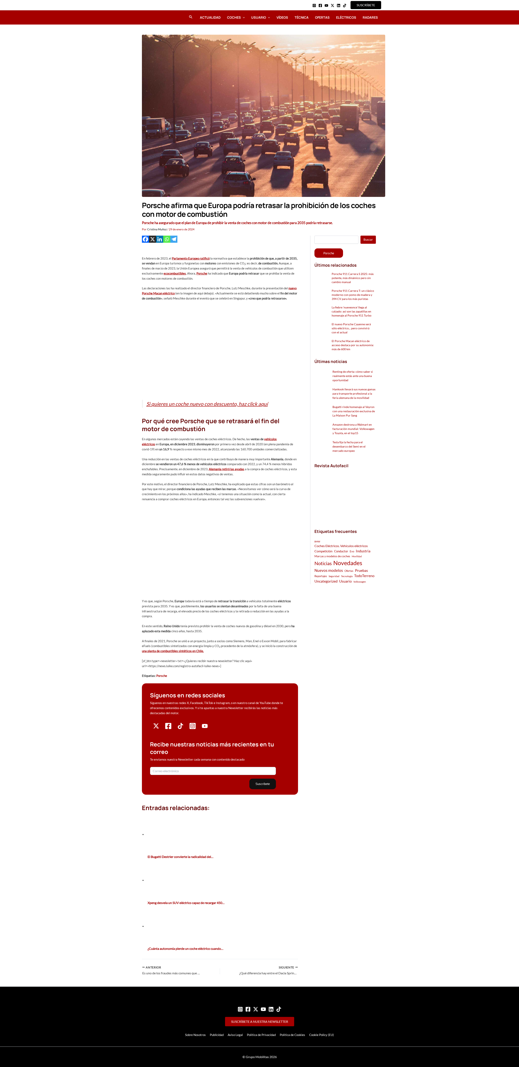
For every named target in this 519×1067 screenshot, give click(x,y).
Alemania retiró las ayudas (226, 469)
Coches (234, 17)
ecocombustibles (175, 273)
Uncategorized (326, 581)
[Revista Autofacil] (344, 494)
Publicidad (217, 1035)
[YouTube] (326, 5)
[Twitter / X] (332, 5)
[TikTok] (344, 5)
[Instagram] (314, 5)
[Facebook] (320, 5)
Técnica (302, 17)
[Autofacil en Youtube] (205, 727)
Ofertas (322, 17)
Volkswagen (359, 581)
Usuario (258, 17)
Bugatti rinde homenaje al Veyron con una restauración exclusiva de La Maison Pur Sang (353, 411)
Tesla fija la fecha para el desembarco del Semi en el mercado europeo (349, 446)
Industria (363, 551)
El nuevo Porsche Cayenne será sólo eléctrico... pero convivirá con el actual (351, 328)
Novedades (347, 562)
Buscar (368, 239)
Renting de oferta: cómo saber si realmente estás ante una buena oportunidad (352, 376)
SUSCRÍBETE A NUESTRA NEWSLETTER (259, 1021)
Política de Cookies (292, 1035)
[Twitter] (255, 1009)
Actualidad (210, 17)
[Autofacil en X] (156, 728)
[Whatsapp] (166, 239)
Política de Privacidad (261, 1035)
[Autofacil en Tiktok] (180, 728)
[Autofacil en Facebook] (168, 728)
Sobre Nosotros (195, 1035)
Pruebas (361, 570)
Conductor (341, 551)
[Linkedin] (338, 5)
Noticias (323, 563)
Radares (370, 17)
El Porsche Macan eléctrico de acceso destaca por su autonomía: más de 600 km (353, 345)
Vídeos (282, 17)
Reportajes (320, 576)
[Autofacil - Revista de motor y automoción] (153, 17)
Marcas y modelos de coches (332, 556)
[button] (366, 5)
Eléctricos (346, 17)
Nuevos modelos (328, 570)
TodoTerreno (364, 576)
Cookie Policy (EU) (321, 1035)
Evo (352, 551)
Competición (323, 551)
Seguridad (334, 576)
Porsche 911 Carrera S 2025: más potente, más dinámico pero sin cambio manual (353, 278)
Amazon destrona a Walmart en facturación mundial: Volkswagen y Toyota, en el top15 (353, 429)
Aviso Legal (235, 1035)
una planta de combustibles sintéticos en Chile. (173, 651)
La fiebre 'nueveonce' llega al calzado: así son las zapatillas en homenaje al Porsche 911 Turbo (351, 311)
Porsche (201, 273)
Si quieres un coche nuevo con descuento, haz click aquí (207, 404)
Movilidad (357, 556)
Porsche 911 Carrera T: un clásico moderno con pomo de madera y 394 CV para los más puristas (353, 295)
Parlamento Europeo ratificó (191, 258)
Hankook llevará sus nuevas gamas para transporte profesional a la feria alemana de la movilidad (353, 393)
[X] (152, 239)
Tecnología (347, 576)
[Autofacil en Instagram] (193, 728)
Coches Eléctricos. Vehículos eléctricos (341, 546)
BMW (317, 541)
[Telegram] (173, 239)
